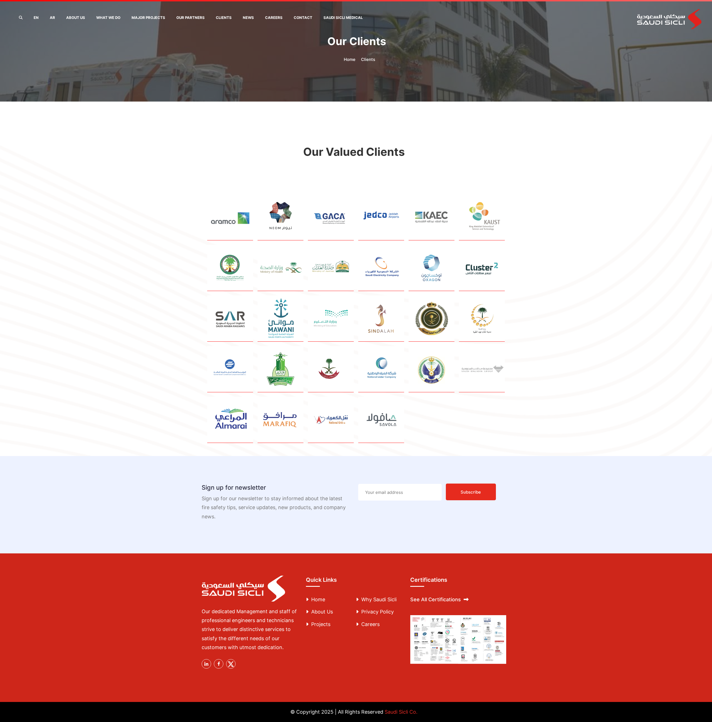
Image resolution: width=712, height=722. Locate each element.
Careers (370, 624)
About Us (322, 612)
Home (349, 59)
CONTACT (303, 17)
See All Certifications (435, 599)
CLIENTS (224, 17)
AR (52, 17)
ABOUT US (75, 17)
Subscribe (471, 492)
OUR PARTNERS (190, 17)
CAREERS (274, 17)
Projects (320, 624)
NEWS (248, 17)
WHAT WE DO (108, 17)
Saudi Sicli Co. (401, 712)
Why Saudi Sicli (379, 599)
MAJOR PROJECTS (148, 17)
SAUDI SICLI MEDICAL (343, 17)
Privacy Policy (377, 612)
